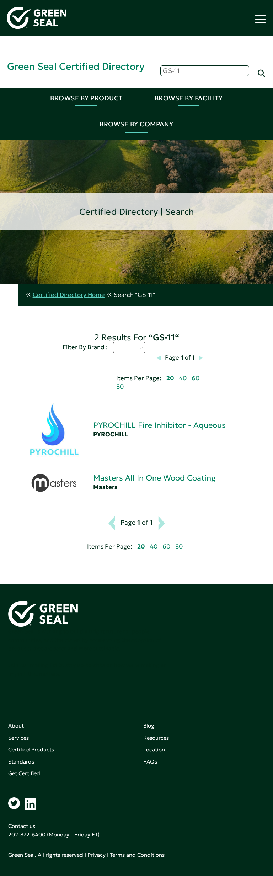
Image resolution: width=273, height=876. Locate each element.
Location (154, 749)
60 (195, 378)
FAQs (150, 761)
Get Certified (24, 773)
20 (170, 378)
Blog (148, 725)
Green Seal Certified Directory (75, 66)
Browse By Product (86, 98)
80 (120, 386)
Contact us (21, 826)
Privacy (96, 854)
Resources (156, 737)
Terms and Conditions (137, 854)
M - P (125, 347)
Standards (21, 761)
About (16, 725)
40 (183, 378)
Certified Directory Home (69, 295)
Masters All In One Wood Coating (154, 478)
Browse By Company (136, 124)
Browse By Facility (189, 98)
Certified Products (31, 749)
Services (18, 737)
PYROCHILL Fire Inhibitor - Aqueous (159, 425)
